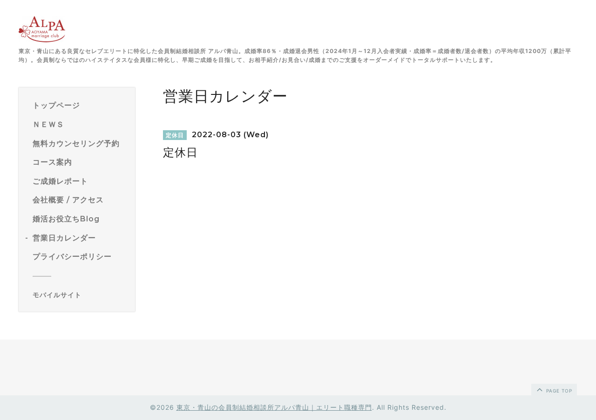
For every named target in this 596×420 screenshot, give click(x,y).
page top (558, 390)
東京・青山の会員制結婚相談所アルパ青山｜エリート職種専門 (274, 407)
